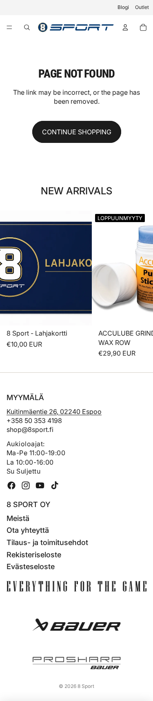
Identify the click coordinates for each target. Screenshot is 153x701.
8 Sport (86, 686)
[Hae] (27, 27)
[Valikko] (9, 27)
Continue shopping (76, 132)
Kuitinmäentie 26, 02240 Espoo (54, 411)
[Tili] (125, 27)
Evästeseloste (31, 566)
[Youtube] (40, 485)
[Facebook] (11, 485)
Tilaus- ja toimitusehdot (47, 542)
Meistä (18, 518)
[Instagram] (26, 485)
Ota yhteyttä (28, 530)
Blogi (123, 7)
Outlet (142, 7)
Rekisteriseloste (34, 554)
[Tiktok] (55, 485)
